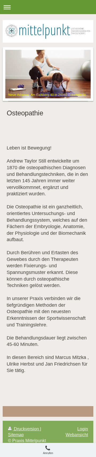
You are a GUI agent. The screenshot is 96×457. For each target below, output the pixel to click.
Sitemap (16, 434)
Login (82, 429)
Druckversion (26, 429)
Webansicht (77, 434)
